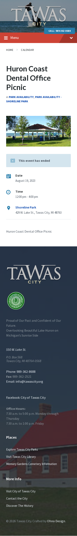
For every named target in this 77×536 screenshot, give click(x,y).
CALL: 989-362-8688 (59, 30)
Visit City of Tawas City (21, 491)
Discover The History (19, 506)
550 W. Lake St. (16, 349)
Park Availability (21, 97)
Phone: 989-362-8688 (21, 371)
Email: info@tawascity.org (24, 381)
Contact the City (17, 498)
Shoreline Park (25, 207)
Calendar (27, 50)
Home (9, 50)
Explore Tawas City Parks (22, 449)
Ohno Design (56, 521)
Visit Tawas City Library (21, 457)
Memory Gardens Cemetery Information (31, 464)
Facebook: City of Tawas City (26, 397)
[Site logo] (38, 24)
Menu (14, 37)
